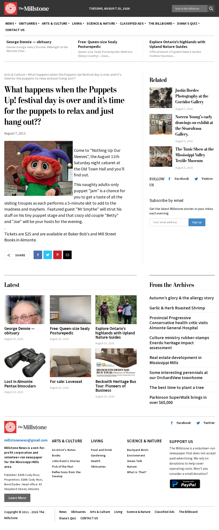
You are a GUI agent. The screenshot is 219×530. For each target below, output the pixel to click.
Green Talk (134, 461)
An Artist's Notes (63, 450)
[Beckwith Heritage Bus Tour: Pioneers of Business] (116, 362)
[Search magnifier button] (211, 8)
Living (97, 440)
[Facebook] (38, 255)
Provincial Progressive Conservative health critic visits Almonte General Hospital (178, 322)
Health (95, 461)
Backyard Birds (137, 450)
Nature (132, 466)
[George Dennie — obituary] (25, 309)
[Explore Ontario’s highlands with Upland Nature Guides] (116, 309)
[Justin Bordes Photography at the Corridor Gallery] (160, 97)
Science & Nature (144, 440)
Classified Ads (165, 512)
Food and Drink (101, 450)
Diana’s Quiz (67, 518)
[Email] (67, 255)
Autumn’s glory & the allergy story (181, 297)
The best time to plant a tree (176, 387)
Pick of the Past (62, 466)
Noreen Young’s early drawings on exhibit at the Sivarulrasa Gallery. (194, 125)
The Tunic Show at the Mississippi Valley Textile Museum (194, 155)
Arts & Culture (14, 74)
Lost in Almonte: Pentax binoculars (20, 383)
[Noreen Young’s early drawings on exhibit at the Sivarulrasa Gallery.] (160, 124)
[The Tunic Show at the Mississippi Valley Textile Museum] (160, 156)
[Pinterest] (57, 255)
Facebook (182, 179)
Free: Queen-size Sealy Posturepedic (97, 44)
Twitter (207, 179)
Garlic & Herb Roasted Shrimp (177, 307)
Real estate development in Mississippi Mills (175, 359)
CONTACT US (89, 518)
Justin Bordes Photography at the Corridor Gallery (191, 96)
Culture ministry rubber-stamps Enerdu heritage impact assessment (179, 342)
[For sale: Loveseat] (70, 362)
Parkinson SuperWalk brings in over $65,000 (178, 399)
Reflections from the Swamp (66, 474)
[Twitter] (47, 255)
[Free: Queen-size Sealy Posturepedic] (70, 309)
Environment (136, 455)
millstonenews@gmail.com (25, 440)
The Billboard (188, 512)
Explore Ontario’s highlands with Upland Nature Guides (177, 44)
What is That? (137, 472)
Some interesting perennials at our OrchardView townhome (178, 374)
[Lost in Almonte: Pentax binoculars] (25, 362)
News (63, 512)
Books (56, 455)
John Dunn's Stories (66, 461)
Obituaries (98, 466)
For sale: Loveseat (66, 381)
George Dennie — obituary (28, 41)
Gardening (98, 455)
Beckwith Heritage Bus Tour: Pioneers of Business (115, 386)
